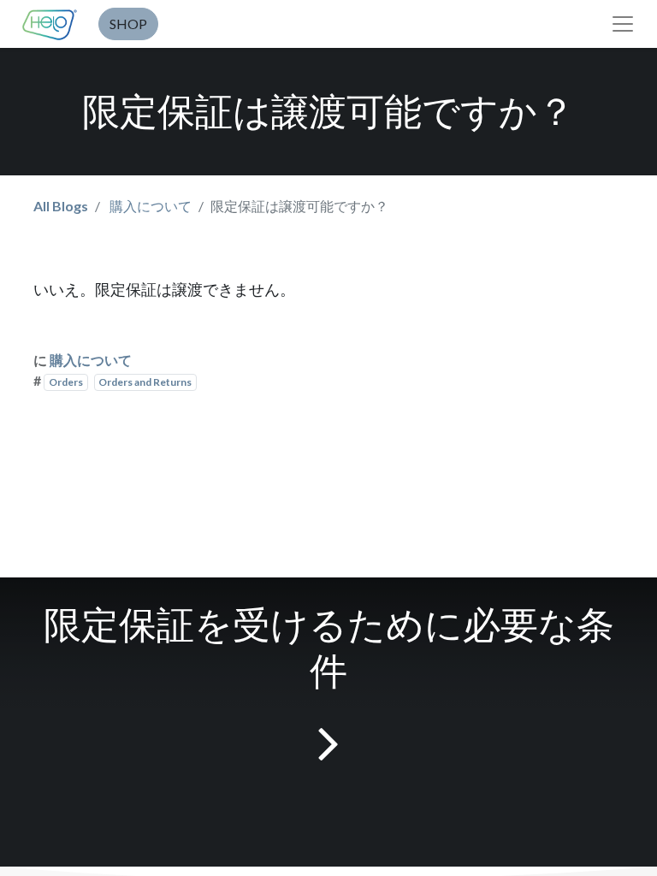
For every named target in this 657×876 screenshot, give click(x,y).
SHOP (128, 23)
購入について (151, 206)
